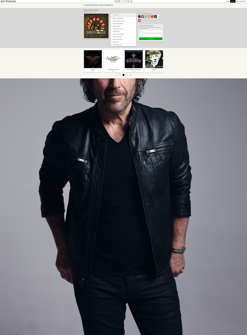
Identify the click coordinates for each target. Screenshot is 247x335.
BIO (237, 1)
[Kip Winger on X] (118, 1)
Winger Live (113, 69)
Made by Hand (134, 69)
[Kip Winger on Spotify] (131, 1)
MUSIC (233, 1)
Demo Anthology (154, 69)
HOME (228, 1)
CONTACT (243, 1)
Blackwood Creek (93, 69)
